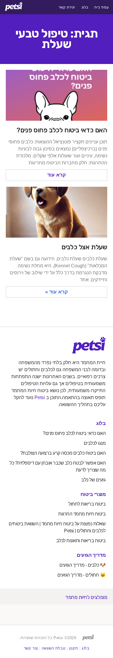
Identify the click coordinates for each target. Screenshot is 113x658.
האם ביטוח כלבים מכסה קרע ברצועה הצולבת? (63, 453)
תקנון (73, 648)
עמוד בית (101, 7)
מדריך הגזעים (91, 555)
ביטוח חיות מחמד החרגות (81, 513)
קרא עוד (56, 175)
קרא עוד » (56, 292)
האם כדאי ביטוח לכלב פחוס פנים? (62, 130)
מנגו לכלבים (95, 443)
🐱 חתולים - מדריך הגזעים (81, 574)
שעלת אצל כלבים (84, 247)
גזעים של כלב (93, 479)
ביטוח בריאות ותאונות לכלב (81, 540)
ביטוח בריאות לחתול (86, 503)
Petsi (39, 397)
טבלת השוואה (53, 648)
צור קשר (31, 648)
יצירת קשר (67, 7)
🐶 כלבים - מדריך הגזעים (82, 565)
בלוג (84, 7)
